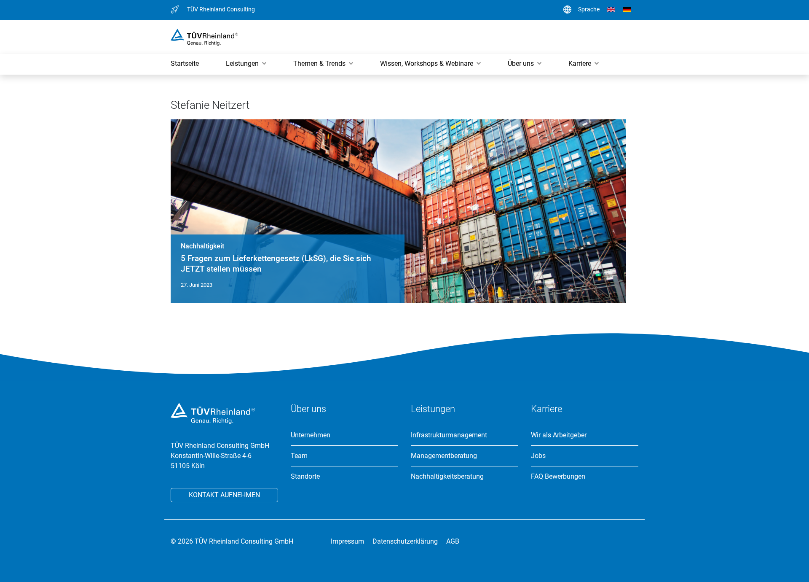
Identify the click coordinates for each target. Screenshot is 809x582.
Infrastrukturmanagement (449, 435)
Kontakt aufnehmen (224, 495)
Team (299, 456)
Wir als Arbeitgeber (559, 435)
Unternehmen (310, 435)
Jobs (538, 456)
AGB (452, 541)
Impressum (347, 541)
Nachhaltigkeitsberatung (447, 476)
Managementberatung (444, 456)
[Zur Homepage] (204, 36)
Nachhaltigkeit (202, 246)
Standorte (305, 476)
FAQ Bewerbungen (558, 476)
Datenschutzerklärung (405, 541)
